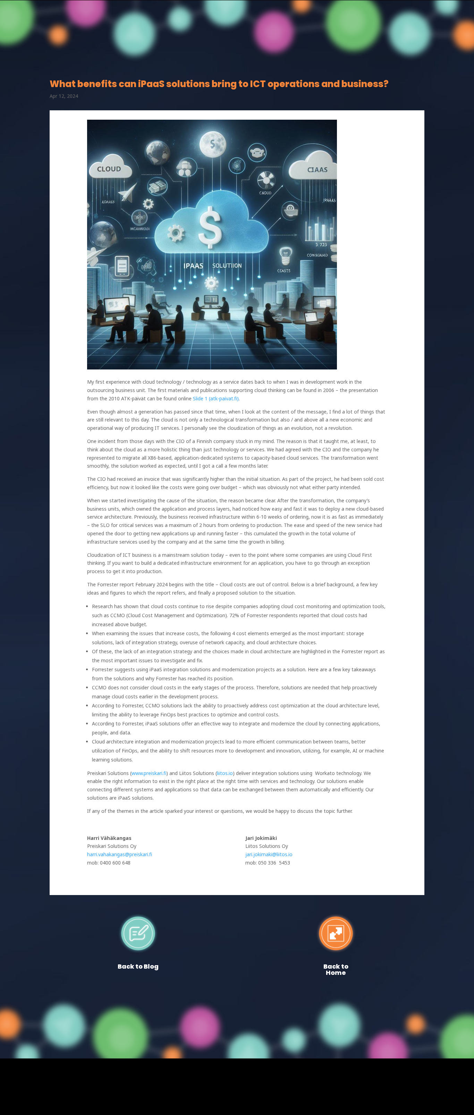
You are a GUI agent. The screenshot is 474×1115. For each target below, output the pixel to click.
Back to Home (335, 969)
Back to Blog (138, 966)
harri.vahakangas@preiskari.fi (119, 854)
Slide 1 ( (201, 398)
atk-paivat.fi (223, 398)
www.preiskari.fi (149, 773)
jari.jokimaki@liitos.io (269, 854)
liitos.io (225, 773)
